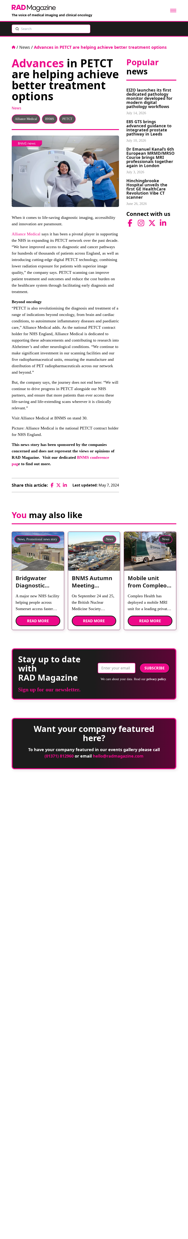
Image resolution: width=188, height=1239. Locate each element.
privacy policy (156, 679)
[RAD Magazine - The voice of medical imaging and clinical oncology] (34, 8)
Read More (38, 620)
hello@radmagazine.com (118, 756)
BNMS (49, 119)
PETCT (67, 119)
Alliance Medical (26, 119)
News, (21, 539)
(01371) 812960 (59, 756)
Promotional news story (41, 539)
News (24, 47)
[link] (38, 583)
